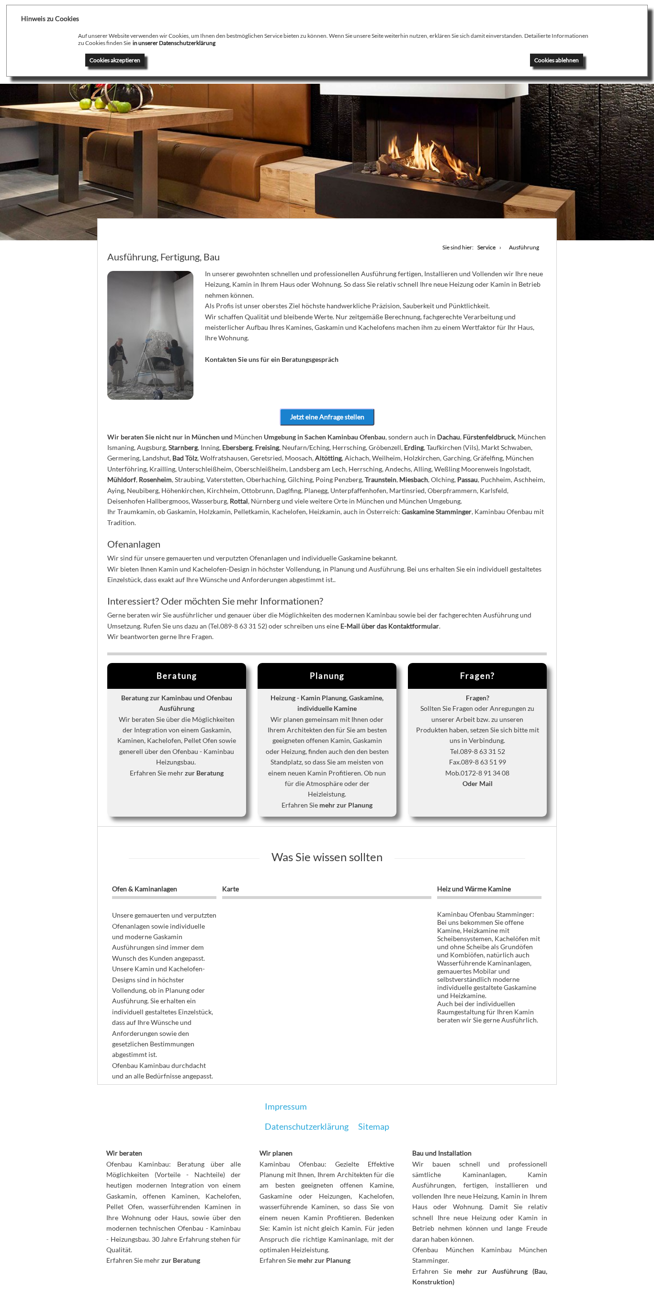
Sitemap (373, 1126)
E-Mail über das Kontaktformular (389, 626)
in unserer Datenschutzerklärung (174, 42)
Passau (467, 479)
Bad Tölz (184, 458)
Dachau (448, 437)
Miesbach (413, 479)
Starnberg (183, 447)
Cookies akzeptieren (115, 60)
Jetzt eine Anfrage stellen (327, 417)
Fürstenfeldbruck (489, 437)
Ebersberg (237, 447)
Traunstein (380, 479)
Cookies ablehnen (556, 60)
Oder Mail (477, 783)
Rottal (239, 501)
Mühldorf (121, 479)
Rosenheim (155, 479)
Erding (414, 447)
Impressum (286, 1106)
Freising (267, 447)
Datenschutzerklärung (307, 1126)
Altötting (328, 458)
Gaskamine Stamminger (437, 511)
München (206, 437)
